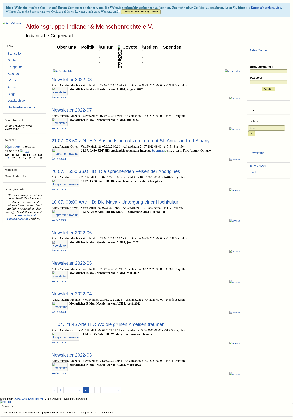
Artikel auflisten (66, 71)
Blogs (12, 94)
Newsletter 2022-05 (72, 263)
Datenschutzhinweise (266, 7)
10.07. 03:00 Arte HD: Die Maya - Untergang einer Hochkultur (115, 202)
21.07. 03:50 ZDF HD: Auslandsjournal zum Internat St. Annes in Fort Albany (131, 140)
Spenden (172, 47)
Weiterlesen (59, 97)
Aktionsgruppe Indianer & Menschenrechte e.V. (89, 26)
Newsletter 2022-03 (72, 355)
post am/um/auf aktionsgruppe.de (21, 216)
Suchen (13, 60)
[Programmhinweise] (65, 152)
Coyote (129, 47)
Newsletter (256, 153)
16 (8, 158)
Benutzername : (261, 66)
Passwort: (257, 77)
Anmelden (268, 89)
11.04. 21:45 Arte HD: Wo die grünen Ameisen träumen (108, 324)
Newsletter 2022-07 (72, 110)
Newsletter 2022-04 (72, 293)
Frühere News (257, 165)
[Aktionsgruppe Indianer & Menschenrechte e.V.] (10, 23)
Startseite (14, 53)
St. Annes (158, 150)
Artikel (12, 87)
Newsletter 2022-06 (72, 232)
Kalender (14, 73)
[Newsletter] (60, 91)
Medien (150, 47)
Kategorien (15, 67)
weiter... (255, 172)
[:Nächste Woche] (24, 151)
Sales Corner (258, 50)
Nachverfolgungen (20, 107)
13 (111, 390)
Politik (87, 47)
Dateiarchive (16, 100)
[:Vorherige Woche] (13, 146)
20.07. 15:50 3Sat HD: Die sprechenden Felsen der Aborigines (116, 171)
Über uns (66, 47)
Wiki (11, 80)
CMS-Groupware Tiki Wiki (30, 398)
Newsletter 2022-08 (72, 79)
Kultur (106, 47)
